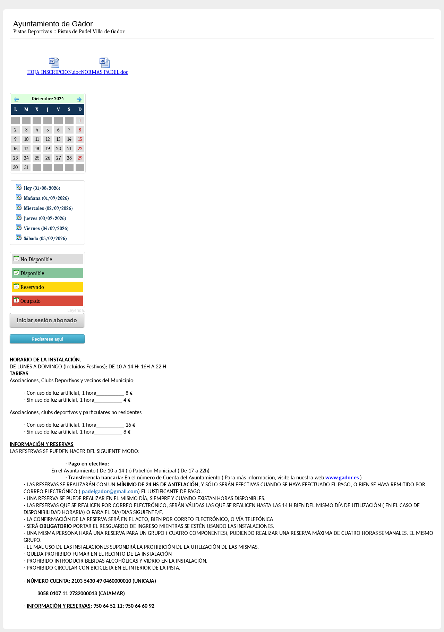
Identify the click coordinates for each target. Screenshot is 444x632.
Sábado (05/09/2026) (45, 238)
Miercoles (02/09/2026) (48, 208)
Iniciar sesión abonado (47, 320)
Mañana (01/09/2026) (46, 198)
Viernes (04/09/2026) (46, 228)
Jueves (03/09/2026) (45, 218)
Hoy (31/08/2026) (42, 188)
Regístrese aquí (47, 339)
